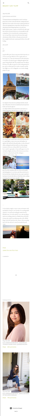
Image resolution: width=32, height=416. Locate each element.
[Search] (28, 2)
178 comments (11, 397)
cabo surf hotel (9, 143)
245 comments (11, 347)
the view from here (12, 250)
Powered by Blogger (17, 408)
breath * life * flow (10, 6)
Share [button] (4, 248)
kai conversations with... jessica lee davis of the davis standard (16, 394)
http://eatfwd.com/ (9, 108)
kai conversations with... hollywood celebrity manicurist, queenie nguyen (15, 343)
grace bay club (6, 170)
